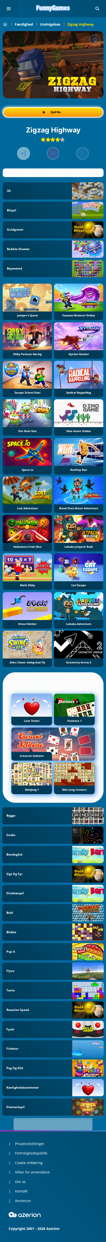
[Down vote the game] (53, 153)
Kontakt (21, 1191)
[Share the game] (23, 153)
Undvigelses (50, 24)
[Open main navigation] (8, 8)
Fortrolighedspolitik (31, 1153)
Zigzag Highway (80, 24)
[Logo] (53, 8)
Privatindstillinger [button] (29, 1143)
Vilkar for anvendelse (32, 1172)
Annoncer (23, 1200)
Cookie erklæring (29, 1162)
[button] (97, 8)
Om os (20, 1181)
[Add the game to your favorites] (94, 40)
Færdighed (24, 24)
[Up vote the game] (82, 153)
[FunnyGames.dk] (5, 24)
